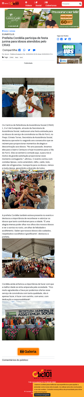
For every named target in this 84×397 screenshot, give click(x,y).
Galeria (30, 351)
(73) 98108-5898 (49, 382)
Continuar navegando (42, 395)
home (6, 31)
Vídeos (28, 5)
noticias (12, 31)
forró (21, 57)
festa (16, 57)
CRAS (11, 57)
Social (38, 5)
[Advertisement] (40, 69)
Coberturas (50, 5)
